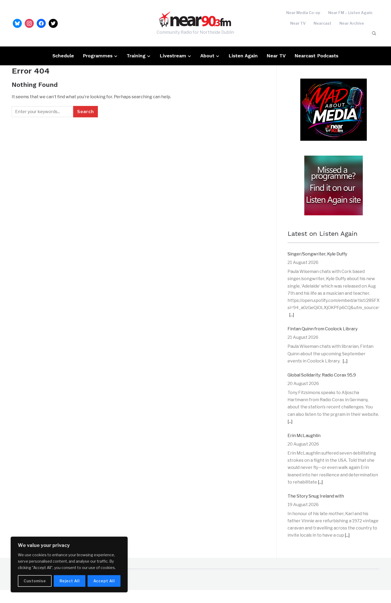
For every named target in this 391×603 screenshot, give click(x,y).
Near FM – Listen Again (350, 12)
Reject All (70, 581)
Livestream (173, 55)
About (207, 55)
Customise (35, 581)
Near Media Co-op (303, 12)
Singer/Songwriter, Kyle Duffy (317, 253)
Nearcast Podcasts (316, 55)
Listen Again (243, 55)
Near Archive (351, 23)
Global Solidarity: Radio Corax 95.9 (322, 375)
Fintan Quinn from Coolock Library (322, 328)
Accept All (104, 581)
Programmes (98, 55)
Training (136, 55)
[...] (291, 314)
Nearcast (322, 23)
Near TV (298, 23)
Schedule (63, 55)
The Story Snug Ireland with (316, 496)
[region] (69, 564)
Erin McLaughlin (304, 435)
